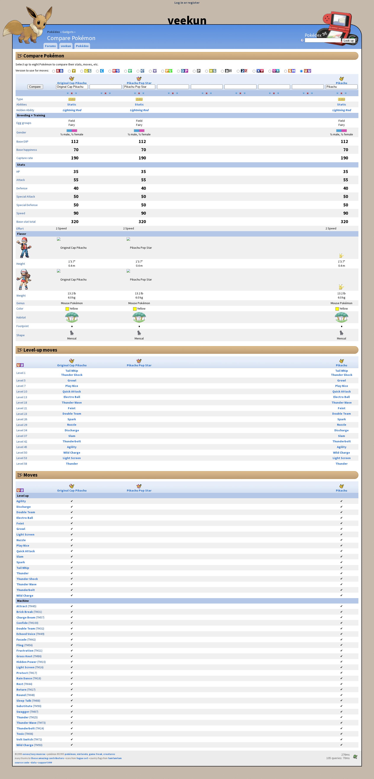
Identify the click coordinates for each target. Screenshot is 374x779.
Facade (21, 639)
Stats (21, 165)
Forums (50, 46)
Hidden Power (26, 662)
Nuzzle (71, 425)
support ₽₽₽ (45, 762)
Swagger (22, 712)
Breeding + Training (31, 115)
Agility (71, 447)
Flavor (21, 234)
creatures (109, 754)
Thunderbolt (72, 441)
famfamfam (115, 758)
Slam (71, 436)
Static (71, 104)
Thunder (72, 464)
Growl (72, 380)
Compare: (35, 86)
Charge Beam (25, 617)
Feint (72, 408)
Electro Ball (72, 397)
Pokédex (53, 32)
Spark (72, 419)
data (33, 762)
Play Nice (71, 386)
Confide (22, 623)
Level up (23, 496)
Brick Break (24, 612)
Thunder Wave (72, 402)
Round (21, 695)
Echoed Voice (25, 634)
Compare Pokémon (43, 56)
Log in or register (187, 3)
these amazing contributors (47, 758)
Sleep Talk (23, 701)
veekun (187, 20)
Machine (23, 601)
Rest (19, 684)
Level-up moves (40, 350)
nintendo (82, 754)
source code (22, 762)
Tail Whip (71, 371)
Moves (30, 475)
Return (21, 689)
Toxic (20, 734)
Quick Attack (72, 391)
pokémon (70, 754)
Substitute (24, 706)
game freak (95, 754)
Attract (21, 606)
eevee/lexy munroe (34, 754)
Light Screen (72, 458)
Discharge (72, 430)
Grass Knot (24, 656)
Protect (22, 673)
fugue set (82, 758)
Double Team (72, 413)
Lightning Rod (72, 110)
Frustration (24, 650)
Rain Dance (24, 678)
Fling (20, 645)
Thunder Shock (71, 375)
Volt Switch (24, 739)
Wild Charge (71, 452)
